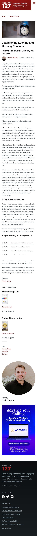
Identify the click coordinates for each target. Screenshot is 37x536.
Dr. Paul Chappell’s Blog (10, 521)
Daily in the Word (7, 517)
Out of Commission (8, 333)
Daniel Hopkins (13, 57)
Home (3, 16)
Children (4, 354)
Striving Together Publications (12, 511)
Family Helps (14, 16)
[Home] (18, 468)
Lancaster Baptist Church (10, 507)
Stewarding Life (7, 307)
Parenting (5, 351)
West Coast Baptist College (11, 514)
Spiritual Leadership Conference (13, 524)
